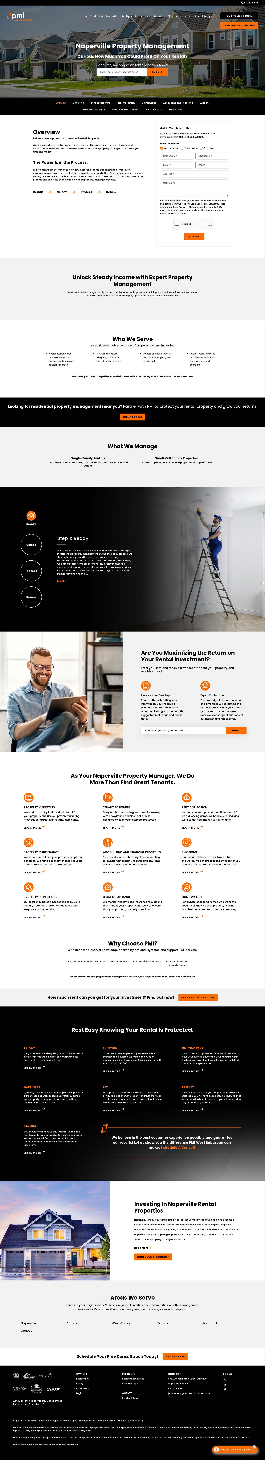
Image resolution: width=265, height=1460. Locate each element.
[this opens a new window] (36, 1391)
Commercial (83, 1388)
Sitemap (122, 1420)
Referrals (159, 16)
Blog (170, 16)
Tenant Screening (101, 102)
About (180, 16)
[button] (224, 1379)
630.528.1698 (251, 2)
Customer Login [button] (239, 16)
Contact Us (132, 417)
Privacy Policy (136, 1420)
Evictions (205, 102)
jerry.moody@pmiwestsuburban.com (189, 1393)
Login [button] (79, 1393)
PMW (112, 1420)
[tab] (31, 518)
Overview (60, 102)
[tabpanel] (95, 559)
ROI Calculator (154, 109)
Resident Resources (133, 1378)
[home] (19, 16)
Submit (157, 72)
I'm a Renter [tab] (191, 148)
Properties (112, 16)
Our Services (92, 16)
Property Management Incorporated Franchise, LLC (37, 1402)
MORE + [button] (95, 581)
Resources (141, 16)
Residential (82, 1378)
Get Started (175, 1356)
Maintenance (149, 102)
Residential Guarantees (125, 109)
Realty (125, 16)
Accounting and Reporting (178, 102)
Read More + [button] (187, 1248)
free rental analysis (198, 997)
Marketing (78, 102)
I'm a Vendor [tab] (211, 148)
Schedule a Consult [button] (239, 25)
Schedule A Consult (178, 1147)
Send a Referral (130, 1398)
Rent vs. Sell (175, 109)
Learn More (32, 827)
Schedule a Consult (153, 1257)
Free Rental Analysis (201, 16)
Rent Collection (126, 102)
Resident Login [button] (130, 1383)
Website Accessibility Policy (78, 1430)
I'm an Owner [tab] (171, 148)
